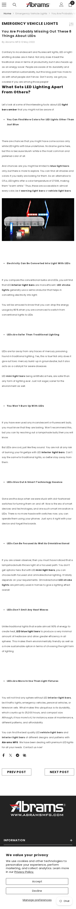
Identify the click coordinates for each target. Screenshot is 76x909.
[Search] (14, 5)
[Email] (24, 755)
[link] (38, 808)
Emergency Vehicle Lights (31, 13)
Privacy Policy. (24, 872)
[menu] (4, 4)
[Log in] (61, 5)
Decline (37, 891)
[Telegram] (17, 755)
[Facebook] (3, 755)
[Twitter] (10, 755)
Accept (37, 881)
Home (7, 13)
